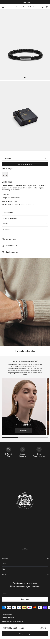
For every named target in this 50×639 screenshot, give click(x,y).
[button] (24, 77)
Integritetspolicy (7, 614)
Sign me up (25, 599)
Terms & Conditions (8, 618)
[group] (23, 406)
